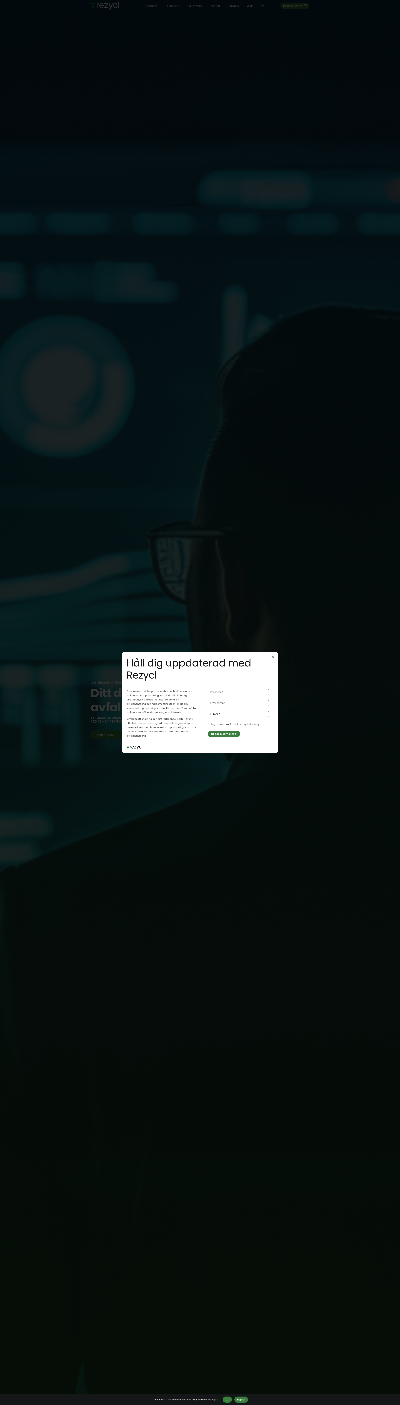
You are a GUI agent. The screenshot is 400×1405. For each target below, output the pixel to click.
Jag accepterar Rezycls (235, 724)
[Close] (273, 657)
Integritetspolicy (249, 724)
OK (227, 1399)
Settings (212, 1399)
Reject (241, 1399)
